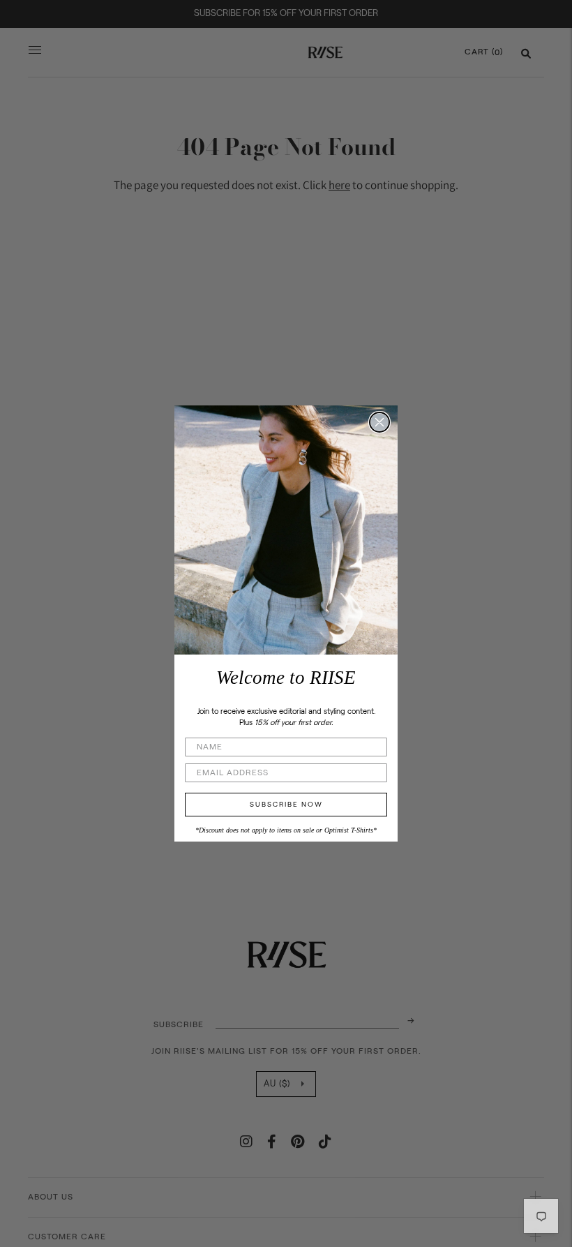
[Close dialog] (379, 422)
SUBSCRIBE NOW (286, 804)
